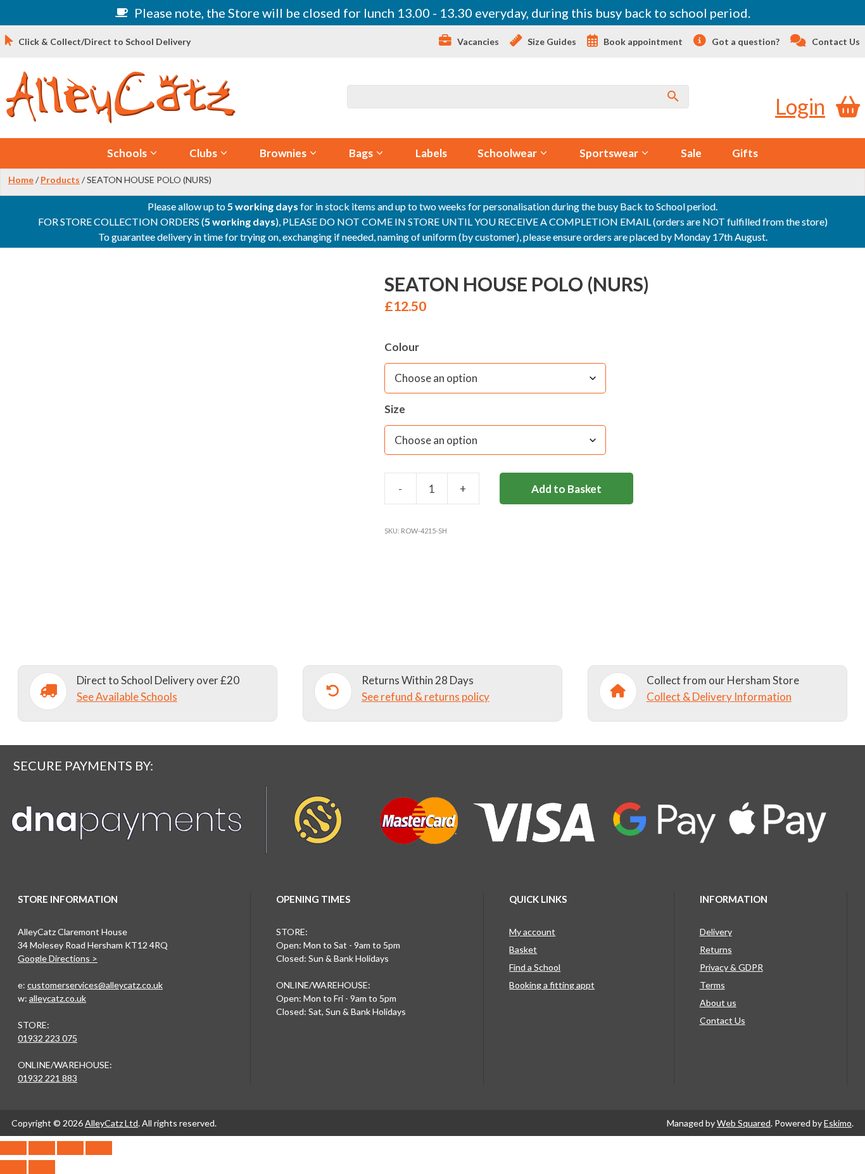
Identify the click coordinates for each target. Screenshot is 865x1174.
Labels (431, 153)
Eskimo (838, 1123)
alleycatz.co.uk (57, 998)
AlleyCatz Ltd (111, 1123)
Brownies (283, 153)
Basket (523, 949)
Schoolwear (507, 153)
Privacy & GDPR (731, 967)
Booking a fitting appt (552, 984)
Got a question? (745, 41)
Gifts (745, 153)
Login (800, 106)
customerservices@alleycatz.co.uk (95, 984)
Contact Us (835, 41)
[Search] (673, 97)
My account (532, 931)
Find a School (534, 967)
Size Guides (551, 41)
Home (21, 179)
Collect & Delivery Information (719, 696)
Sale (691, 153)
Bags (361, 153)
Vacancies (477, 41)
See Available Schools (127, 696)
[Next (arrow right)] (41, 1167)
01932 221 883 (47, 1078)
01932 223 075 (47, 1038)
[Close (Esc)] (98, 1148)
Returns (716, 949)
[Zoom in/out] (13, 1148)
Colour (401, 347)
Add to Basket (566, 488)
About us (718, 1002)
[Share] (70, 1148)
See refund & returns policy (425, 696)
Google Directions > (58, 958)
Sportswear (608, 153)
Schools (127, 153)
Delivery (716, 931)
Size (394, 409)
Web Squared (744, 1123)
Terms (712, 984)
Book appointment (642, 41)
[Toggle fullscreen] (41, 1148)
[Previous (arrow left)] (13, 1167)
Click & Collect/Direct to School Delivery (103, 41)
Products (60, 179)
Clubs (203, 153)
